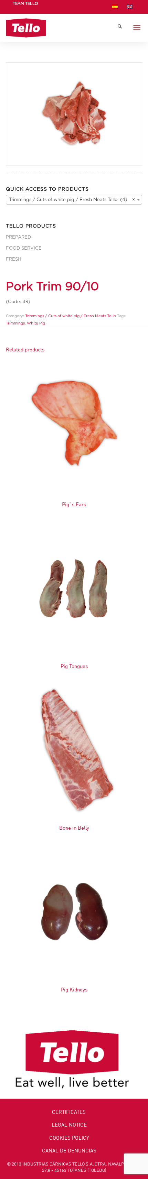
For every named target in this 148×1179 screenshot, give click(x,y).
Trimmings (15, 323)
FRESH (13, 259)
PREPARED (18, 237)
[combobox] (74, 199)
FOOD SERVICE (24, 248)
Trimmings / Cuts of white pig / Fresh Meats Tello (70, 316)
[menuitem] (25, 8)
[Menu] (136, 28)
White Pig (36, 323)
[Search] (120, 28)
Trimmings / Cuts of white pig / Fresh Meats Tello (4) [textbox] (72, 200)
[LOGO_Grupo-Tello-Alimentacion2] (60, 28)
